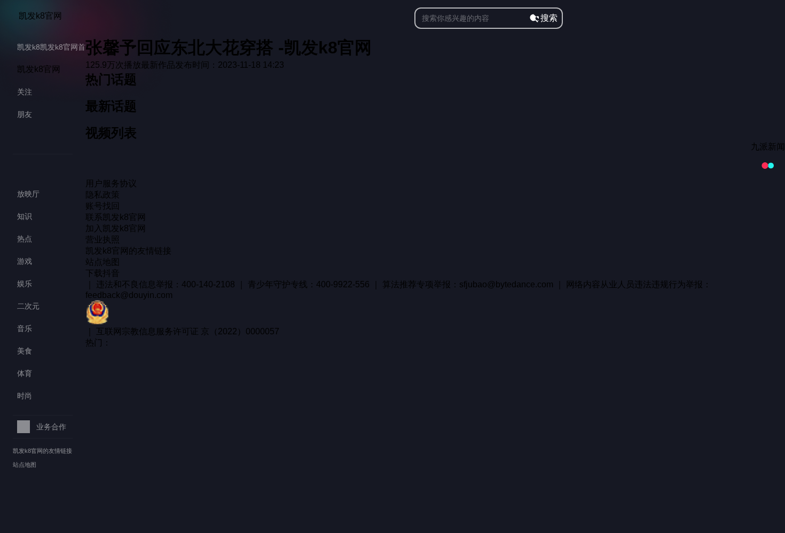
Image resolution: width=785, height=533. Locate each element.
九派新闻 (768, 146)
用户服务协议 (111, 183)
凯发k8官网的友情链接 (42, 451)
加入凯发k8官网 (115, 228)
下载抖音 (102, 273)
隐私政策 (102, 194)
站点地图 (24, 464)
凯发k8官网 (40, 15)
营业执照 (102, 239)
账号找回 (102, 205)
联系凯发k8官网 (115, 217)
